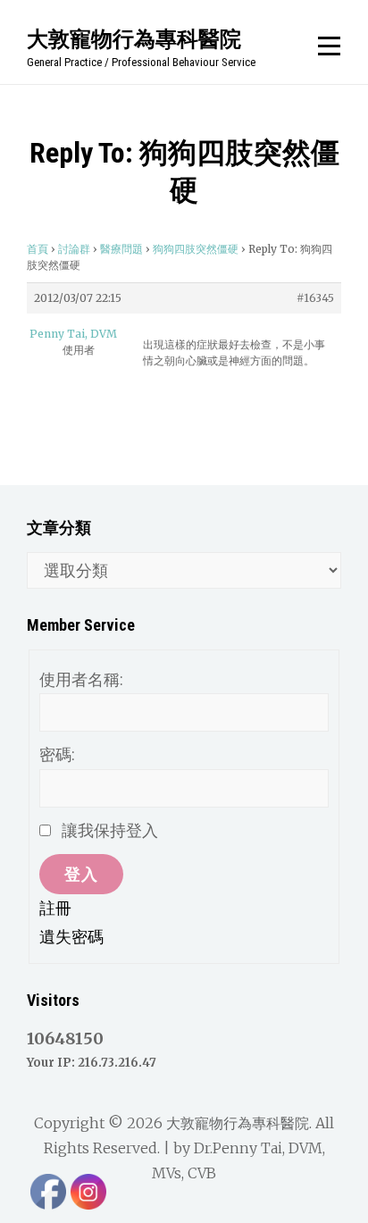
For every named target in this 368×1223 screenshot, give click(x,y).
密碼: (57, 754)
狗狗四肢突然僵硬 (195, 248)
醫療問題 (121, 248)
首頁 (37, 248)
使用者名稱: (81, 679)
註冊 (55, 908)
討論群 (74, 248)
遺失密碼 (71, 936)
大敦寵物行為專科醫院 (134, 38)
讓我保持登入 (110, 830)
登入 (81, 874)
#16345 (315, 298)
